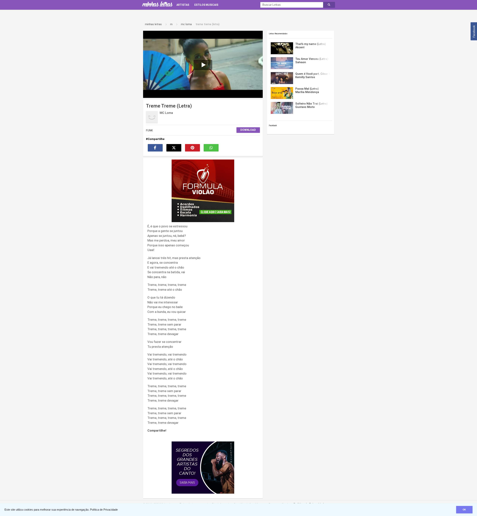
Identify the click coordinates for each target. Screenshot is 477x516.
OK (464, 509)
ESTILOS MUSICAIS (206, 4)
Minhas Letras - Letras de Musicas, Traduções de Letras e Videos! (157, 5)
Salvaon (311, 60)
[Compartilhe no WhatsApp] (211, 148)
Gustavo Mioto (311, 105)
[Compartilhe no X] (173, 148)
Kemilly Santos (312, 75)
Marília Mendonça (307, 90)
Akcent (310, 45)
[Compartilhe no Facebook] (155, 148)
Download (248, 130)
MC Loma (166, 113)
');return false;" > (150, 32)
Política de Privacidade (104, 509)
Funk (149, 130)
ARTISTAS (182, 4)
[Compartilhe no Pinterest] (192, 148)
